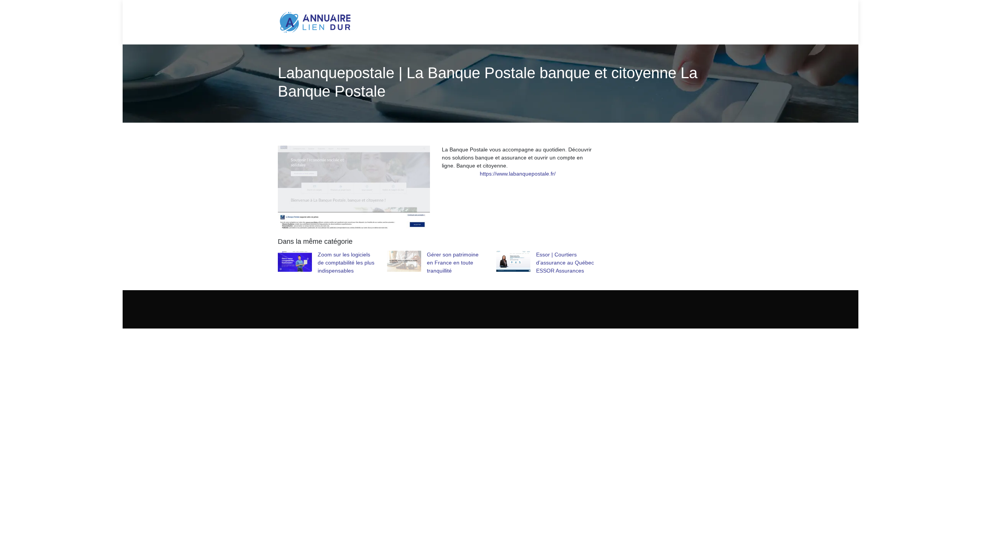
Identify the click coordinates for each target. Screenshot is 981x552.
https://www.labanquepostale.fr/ (518, 174)
